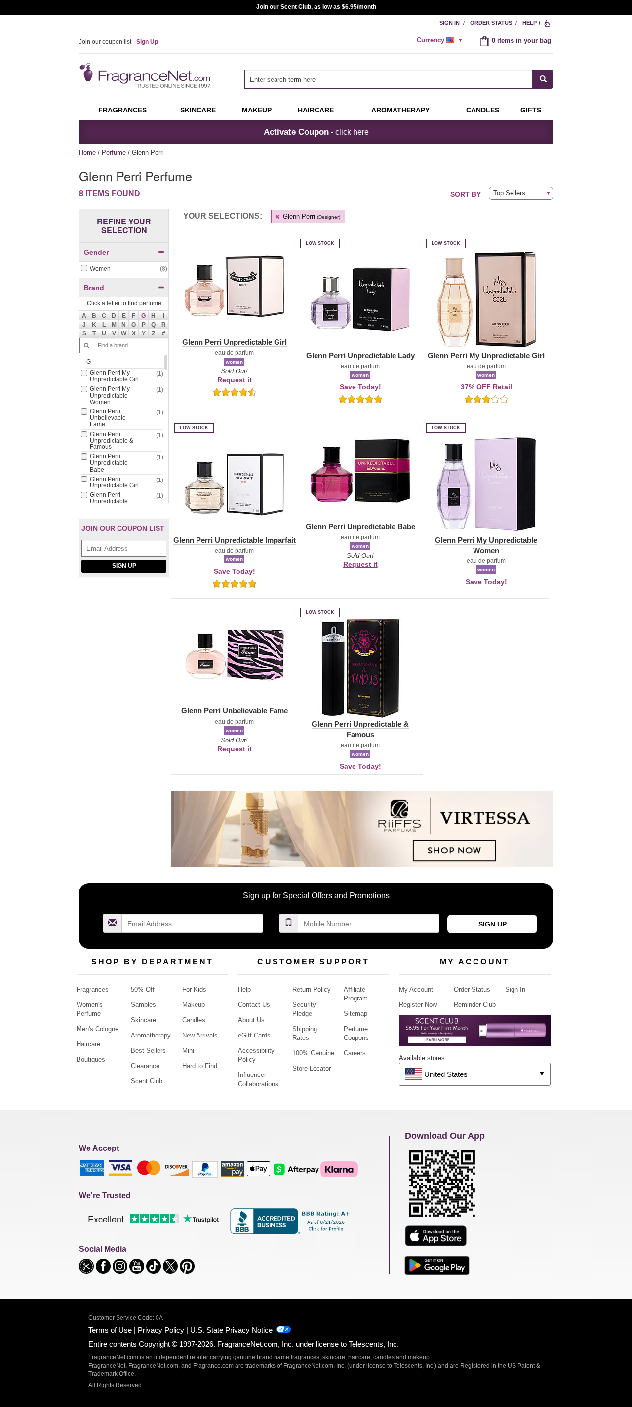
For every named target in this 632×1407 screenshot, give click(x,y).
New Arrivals (200, 1035)
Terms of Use (110, 1330)
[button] (144, 315)
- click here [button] (316, 132)
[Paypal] (205, 1169)
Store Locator (311, 1068)
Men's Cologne (97, 1029)
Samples (143, 1004)
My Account (416, 989)
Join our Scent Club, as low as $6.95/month (316, 6)
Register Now (418, 1004)
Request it (234, 380)
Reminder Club (475, 1004)
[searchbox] (388, 79)
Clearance (145, 1066)
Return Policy (311, 989)
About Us (251, 1020)
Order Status (491, 23)
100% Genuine (313, 1053)
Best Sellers (148, 1050)
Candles (193, 1020)
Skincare (198, 110)
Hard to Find (199, 1066)
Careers (355, 1053)
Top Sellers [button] (509, 193)
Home (87, 152)
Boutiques (91, 1059)
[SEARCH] (543, 79)
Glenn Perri (310, 216)
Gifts (530, 110)
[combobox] (398, 79)
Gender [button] (96, 252)
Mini (188, 1050)
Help (529, 23)
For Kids (194, 989)
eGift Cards (254, 1035)
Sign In (449, 23)
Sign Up (124, 565)
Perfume (115, 152)
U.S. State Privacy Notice (231, 1330)
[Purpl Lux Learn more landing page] (475, 1034)
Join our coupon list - (118, 41)
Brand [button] (94, 288)
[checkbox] (123, 269)
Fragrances (122, 110)
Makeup (257, 110)
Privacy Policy (161, 1330)
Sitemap (355, 1013)
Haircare (316, 110)
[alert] (441, 40)
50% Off (143, 989)
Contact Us (254, 1004)
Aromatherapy (151, 1035)
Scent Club (146, 1081)
